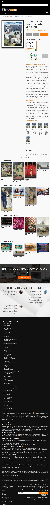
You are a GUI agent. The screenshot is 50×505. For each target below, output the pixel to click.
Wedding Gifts (44, 155)
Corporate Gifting (7, 407)
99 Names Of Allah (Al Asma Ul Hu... (5, 227)
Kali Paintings (6, 384)
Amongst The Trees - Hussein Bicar (29, 180)
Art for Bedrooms (7, 391)
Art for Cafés (6, 400)
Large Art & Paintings (8, 379)
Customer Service (5, 498)
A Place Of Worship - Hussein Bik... (17, 181)
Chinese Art (6, 365)
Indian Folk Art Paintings (9, 373)
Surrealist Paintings (8, 342)
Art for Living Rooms (8, 390)
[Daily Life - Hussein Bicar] (43, 165)
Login (19, 10)
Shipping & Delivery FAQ (7, 487)
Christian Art (6, 364)
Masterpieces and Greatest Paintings (11, 371)
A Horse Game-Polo (17, 197)
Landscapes (29, 154)
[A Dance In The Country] (6, 199)
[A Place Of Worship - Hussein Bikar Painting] (18, 170)
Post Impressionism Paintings (10, 339)
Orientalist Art (43, 154)
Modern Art (36, 154)
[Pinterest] (47, 495)
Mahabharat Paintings (8, 369)
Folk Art (5, 335)
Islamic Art (39, 153)
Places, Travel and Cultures (33, 155)
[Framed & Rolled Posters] (16, 432)
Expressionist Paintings (8, 326)
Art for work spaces (8, 401)
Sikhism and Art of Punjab (9, 382)
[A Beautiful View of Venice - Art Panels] (18, 249)
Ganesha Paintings (7, 354)
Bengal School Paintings (9, 362)
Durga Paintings (7, 383)
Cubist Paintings (7, 325)
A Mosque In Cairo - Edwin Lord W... (42, 237)
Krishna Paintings (7, 349)
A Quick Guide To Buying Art (7, 486)
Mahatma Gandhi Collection (9, 358)
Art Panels (6, 347)
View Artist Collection (31, 30)
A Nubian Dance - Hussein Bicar (6, 178)
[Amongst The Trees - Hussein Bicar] (30, 170)
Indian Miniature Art (8, 332)
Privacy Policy (4, 496)
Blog (2, 500)
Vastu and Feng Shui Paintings (10, 386)
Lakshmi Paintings (7, 355)
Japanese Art (6, 361)
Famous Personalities (8, 380)
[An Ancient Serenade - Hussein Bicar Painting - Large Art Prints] (13, 34)
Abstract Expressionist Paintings (10, 343)
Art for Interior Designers (9, 408)
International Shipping (6, 497)
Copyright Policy (5, 494)
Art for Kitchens (7, 393)
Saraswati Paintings (8, 357)
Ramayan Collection (8, 376)
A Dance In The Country (5, 211)
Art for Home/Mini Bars (9, 396)
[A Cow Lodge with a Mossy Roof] (30, 247)
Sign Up (22, 10)
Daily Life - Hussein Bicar (42, 170)
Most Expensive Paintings (9, 372)
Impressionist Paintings (9, 328)
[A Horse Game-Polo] (18, 191)
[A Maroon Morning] (43, 247)
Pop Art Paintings (7, 337)
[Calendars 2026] (10, 424)
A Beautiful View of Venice (6, 251)
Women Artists (7, 368)
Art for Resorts (7, 398)
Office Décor (6, 405)
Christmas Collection (8, 375)
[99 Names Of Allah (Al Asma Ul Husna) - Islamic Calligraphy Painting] (30, 224)
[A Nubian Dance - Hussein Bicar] (6, 169)
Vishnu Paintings (7, 353)
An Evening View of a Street (42, 195)
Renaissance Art (7, 340)
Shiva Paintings (7, 351)
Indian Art (6, 331)
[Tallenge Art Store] (10, 10)
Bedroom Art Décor (31, 153)
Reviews (3, 490)
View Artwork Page (41, 30)
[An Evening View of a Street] (43, 191)
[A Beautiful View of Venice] (6, 246)
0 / (45, 10)
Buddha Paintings (7, 350)
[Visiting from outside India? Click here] (33, 412)
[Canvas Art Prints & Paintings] (18, 438)
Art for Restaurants (8, 397)
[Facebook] (44, 495)
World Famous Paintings (9, 366)
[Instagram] (45, 495)
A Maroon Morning (40, 253)
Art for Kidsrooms (7, 394)
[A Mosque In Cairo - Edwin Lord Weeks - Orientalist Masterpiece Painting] (43, 226)
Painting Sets (6, 377)
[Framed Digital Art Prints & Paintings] (22, 446)
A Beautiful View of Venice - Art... (18, 257)
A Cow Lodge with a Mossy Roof (30, 252)
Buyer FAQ (4, 489)
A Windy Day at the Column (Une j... (30, 206)
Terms (3, 493)
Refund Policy (4, 491)
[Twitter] (42, 495)
